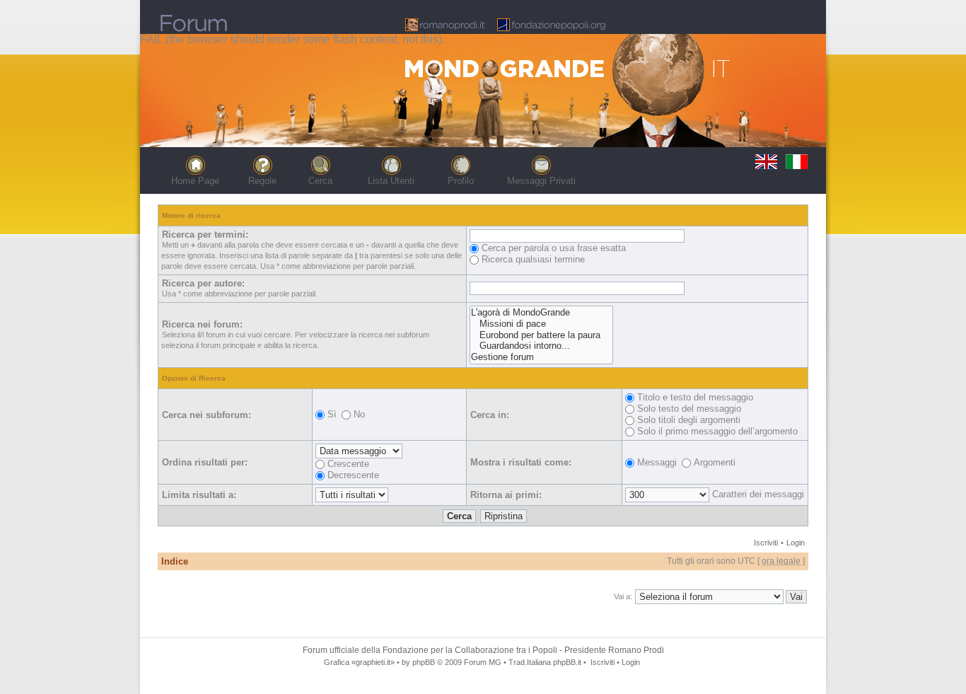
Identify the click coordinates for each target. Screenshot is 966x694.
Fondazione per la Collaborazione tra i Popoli (470, 650)
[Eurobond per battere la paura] (541, 335)
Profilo (461, 180)
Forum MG (482, 662)
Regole (262, 180)
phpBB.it (567, 662)
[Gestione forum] (541, 357)
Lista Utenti (391, 180)
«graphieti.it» (373, 662)
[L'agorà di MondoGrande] (541, 312)
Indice (174, 561)
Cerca (320, 180)
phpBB (423, 662)
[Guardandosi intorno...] (541, 346)
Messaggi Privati (541, 180)
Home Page (195, 180)
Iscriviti (766, 542)
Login (795, 542)
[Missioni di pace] (541, 324)
